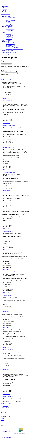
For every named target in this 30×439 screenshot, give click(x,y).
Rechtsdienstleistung (10, 44)
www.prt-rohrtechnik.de (8, 147)
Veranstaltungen (9, 25)
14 (9, 79)
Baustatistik (8, 27)
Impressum (5, 6)
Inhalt (4, 4)
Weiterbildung (9, 36)
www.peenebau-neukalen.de (9, 100)
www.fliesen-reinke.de (8, 231)
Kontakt (5, 9)
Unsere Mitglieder (7, 54)
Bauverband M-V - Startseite (9, 52)
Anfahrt (2, 420)
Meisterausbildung (10, 37)
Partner (4, 10)
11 (5, 79)
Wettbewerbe (9, 39)
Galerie (7, 31)
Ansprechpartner (9, 24)
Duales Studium (9, 35)
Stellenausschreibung (10, 17)
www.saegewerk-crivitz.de (9, 125)
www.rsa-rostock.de (7, 295)
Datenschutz (6, 7)
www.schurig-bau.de (8, 349)
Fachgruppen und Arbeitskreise (13, 47)
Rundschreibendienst (10, 42)
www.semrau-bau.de (7, 371)
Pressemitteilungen (10, 29)
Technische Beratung (10, 45)
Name (2, 70)
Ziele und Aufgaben (10, 20)
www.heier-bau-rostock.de (9, 271)
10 (3, 79)
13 (7, 79)
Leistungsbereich (4, 71)
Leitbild (8, 19)
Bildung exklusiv (10, 46)
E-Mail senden (6, 98)
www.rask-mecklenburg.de (9, 172)
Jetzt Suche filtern (5, 74)
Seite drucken (6, 407)
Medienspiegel (9, 30)
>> (10, 79)
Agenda (8, 21)
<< (1, 79)
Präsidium (8, 22)
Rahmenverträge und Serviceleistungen (14, 49)
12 (6, 79)
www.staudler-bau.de (8, 396)
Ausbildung (8, 34)
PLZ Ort (2, 73)
